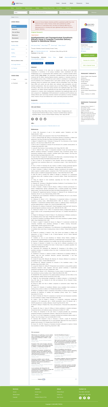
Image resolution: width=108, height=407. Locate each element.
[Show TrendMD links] (76, 379)
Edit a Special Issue (89, 65)
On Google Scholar (15, 64)
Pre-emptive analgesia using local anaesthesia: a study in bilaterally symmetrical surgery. (66, 359)
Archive (36, 394)
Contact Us (68, 8)
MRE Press (19, 3)
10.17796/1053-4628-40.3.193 (41, 51)
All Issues (83, 51)
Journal (14, 391)
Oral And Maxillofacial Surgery (62, 335)
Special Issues (28, 8)
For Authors (59, 8)
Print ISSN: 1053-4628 (84, 391)
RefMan (13, 53)
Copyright (15, 397)
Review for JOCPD (89, 60)
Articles (37, 8)
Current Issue (38, 391)
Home (57, 3)
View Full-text (50, 63)
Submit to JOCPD (89, 55)
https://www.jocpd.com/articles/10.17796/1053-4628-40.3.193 (45, 125)
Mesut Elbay (52, 57)
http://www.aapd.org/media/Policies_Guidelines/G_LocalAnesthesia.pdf (48, 239)
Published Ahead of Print (48, 8)
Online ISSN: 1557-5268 (84, 394)
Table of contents (85, 48)
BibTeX (13, 49)
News (87, 3)
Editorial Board (60, 391)
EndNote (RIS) (14, 45)
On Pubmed (14, 68)
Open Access (60, 397)
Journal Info (19, 8)
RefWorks (13, 56)
